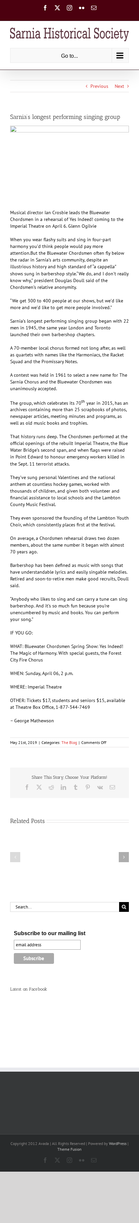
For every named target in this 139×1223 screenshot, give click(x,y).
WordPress (118, 1143)
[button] (15, 857)
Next (119, 86)
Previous (99, 86)
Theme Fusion (69, 1149)
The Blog (69, 742)
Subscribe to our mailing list (49, 933)
